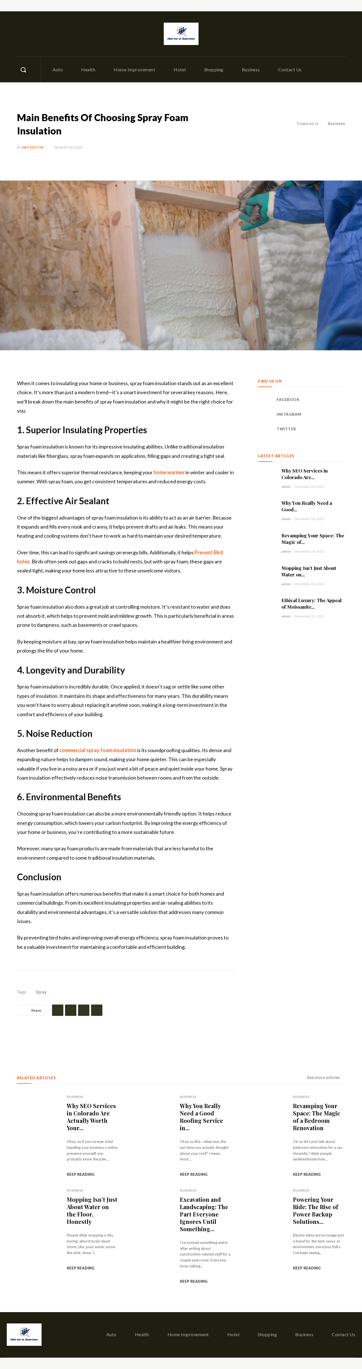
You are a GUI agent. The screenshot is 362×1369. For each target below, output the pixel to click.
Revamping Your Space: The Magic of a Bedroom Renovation (316, 1117)
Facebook (288, 399)
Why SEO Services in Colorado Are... (304, 473)
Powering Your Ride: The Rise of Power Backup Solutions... (315, 1210)
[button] (23, 69)
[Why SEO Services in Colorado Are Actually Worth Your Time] (266, 476)
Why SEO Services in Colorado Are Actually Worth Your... (91, 1117)
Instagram (289, 414)
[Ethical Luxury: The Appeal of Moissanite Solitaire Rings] (266, 605)
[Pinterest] (83, 1010)
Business (336, 123)
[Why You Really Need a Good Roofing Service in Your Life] (266, 508)
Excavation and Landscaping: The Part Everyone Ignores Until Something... (204, 1214)
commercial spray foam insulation (97, 750)
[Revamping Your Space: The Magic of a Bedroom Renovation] (266, 541)
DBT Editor (32, 147)
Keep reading (80, 1174)
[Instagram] (34, 34)
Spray (41, 992)
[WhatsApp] (96, 1010)
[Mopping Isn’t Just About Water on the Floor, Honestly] (266, 573)
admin (286, 486)
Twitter (286, 429)
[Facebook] (22, 34)
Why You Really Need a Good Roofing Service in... (201, 1117)
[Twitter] (46, 34)
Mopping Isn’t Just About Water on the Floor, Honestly (92, 1210)
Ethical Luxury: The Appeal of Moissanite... (311, 603)
